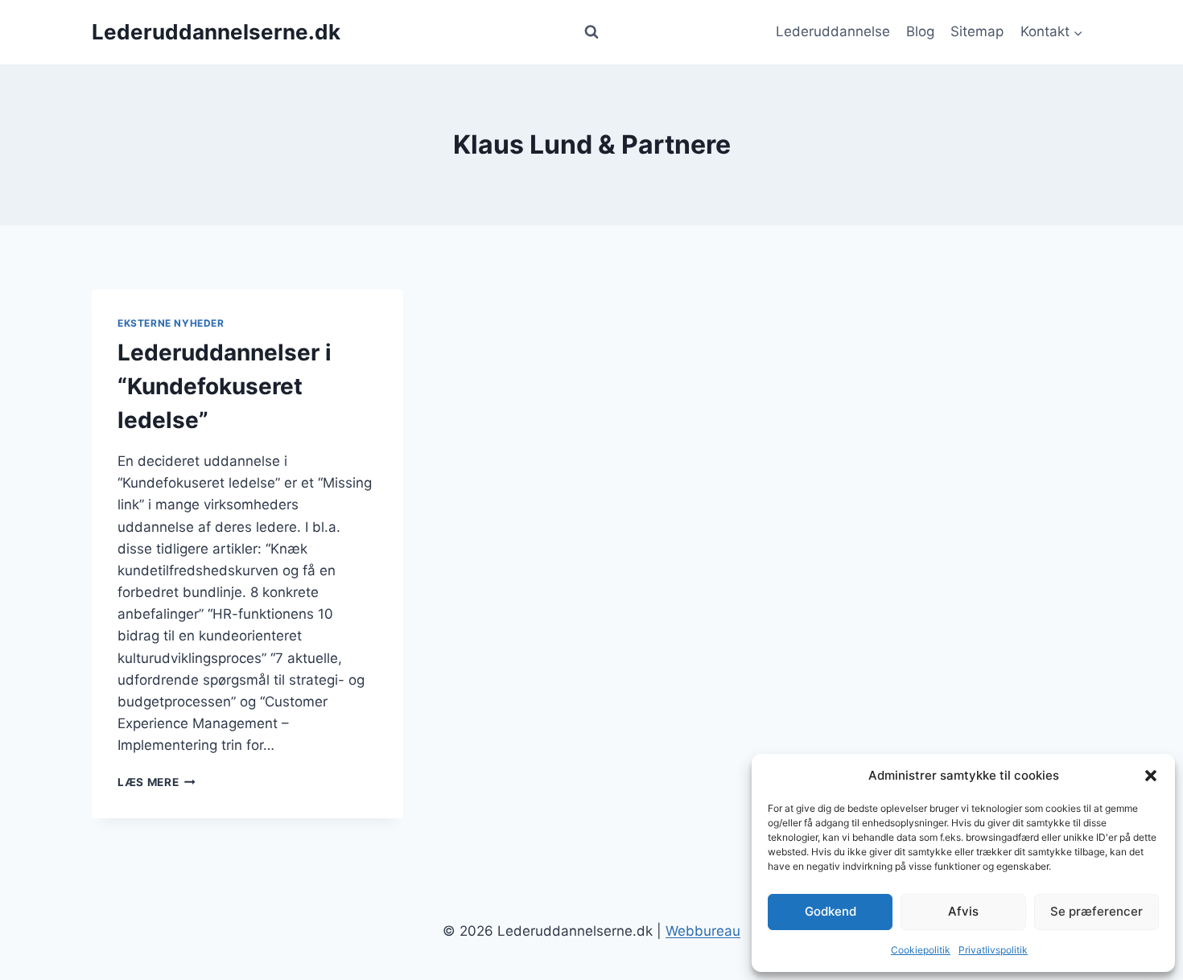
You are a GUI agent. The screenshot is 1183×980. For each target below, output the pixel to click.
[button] (1151, 776)
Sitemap (977, 31)
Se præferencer (1096, 911)
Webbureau (703, 931)
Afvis (963, 911)
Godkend (830, 911)
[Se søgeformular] (591, 32)
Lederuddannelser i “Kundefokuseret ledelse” (224, 386)
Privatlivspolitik (993, 950)
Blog (920, 31)
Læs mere (156, 782)
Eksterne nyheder (171, 323)
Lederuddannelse (833, 31)
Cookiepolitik (920, 950)
